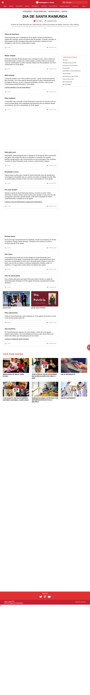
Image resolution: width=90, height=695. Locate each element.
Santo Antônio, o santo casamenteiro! (71, 70)
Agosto (64, 11)
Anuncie (83, 602)
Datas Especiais (40, 11)
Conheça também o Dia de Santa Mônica (17, 87)
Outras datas (53, 11)
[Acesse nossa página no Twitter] (40, 596)
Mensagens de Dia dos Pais (69, 62)
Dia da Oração (66, 68)
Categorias (27, 11)
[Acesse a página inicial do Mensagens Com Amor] (45, 2)
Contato (77, 602)
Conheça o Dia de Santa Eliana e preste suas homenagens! (23, 202)
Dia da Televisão (67, 73)
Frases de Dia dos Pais (68, 79)
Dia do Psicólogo (67, 84)
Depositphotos (19, 603)
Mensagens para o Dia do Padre (70, 76)
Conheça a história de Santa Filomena (17, 339)
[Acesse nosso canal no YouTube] (49, 596)
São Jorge (65, 60)
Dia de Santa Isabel (67, 81)
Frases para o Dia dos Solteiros (70, 65)
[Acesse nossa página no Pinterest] (45, 596)
